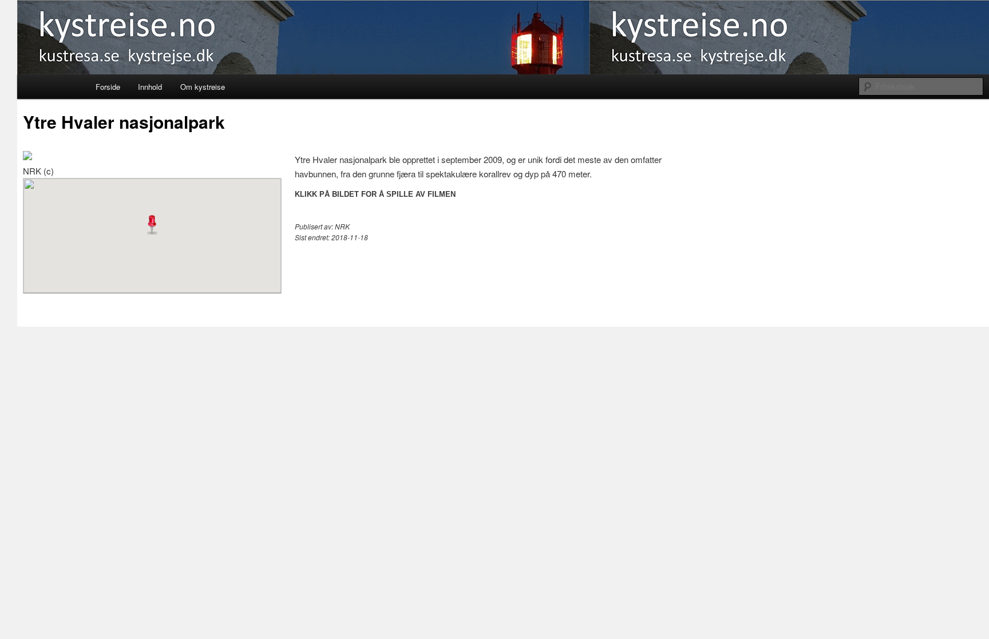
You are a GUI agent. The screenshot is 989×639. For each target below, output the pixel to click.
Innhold (150, 86)
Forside (108, 86)
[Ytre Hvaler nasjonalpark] (27, 156)
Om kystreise (202, 86)
